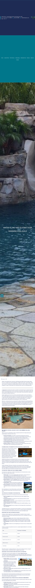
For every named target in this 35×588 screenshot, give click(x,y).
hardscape (15, 479)
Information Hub (23, 57)
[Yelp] (33, 18)
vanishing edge (15, 474)
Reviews (28, 57)
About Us (32, 57)
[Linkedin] (34, 17)
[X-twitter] (34, 18)
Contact (17, 59)
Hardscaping (17, 57)
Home (2, 57)
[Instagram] (33, 17)
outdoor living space (24, 553)
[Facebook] (31, 17)
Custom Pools (6, 57)
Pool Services (12, 57)
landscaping (16, 570)
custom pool (4, 389)
